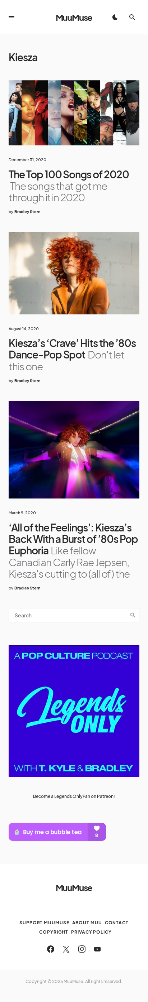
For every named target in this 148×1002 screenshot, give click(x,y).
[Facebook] (50, 949)
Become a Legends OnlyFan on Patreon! (74, 796)
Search (133, 615)
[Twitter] (66, 949)
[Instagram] (81, 949)
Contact (117, 922)
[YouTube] (97, 949)
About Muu (87, 922)
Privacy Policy (91, 932)
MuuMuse (74, 17)
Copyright (53, 932)
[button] (11, 17)
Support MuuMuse (44, 922)
